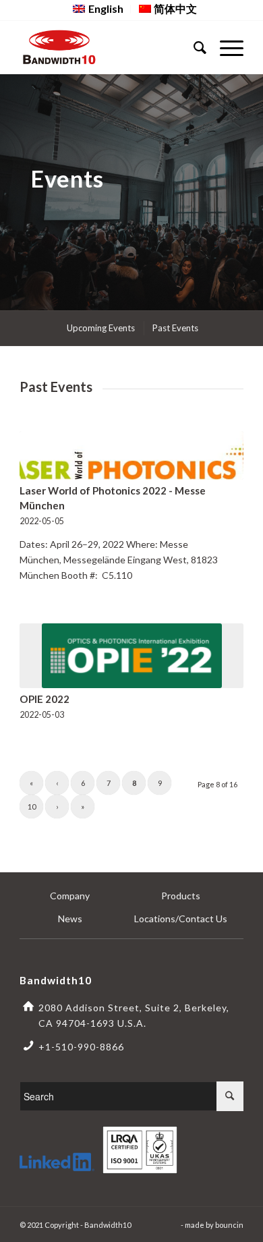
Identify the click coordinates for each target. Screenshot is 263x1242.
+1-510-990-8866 (81, 1046)
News (70, 918)
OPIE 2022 (44, 699)
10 (32, 806)
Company (70, 895)
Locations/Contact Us (180, 918)
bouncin (229, 1224)
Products (180, 895)
